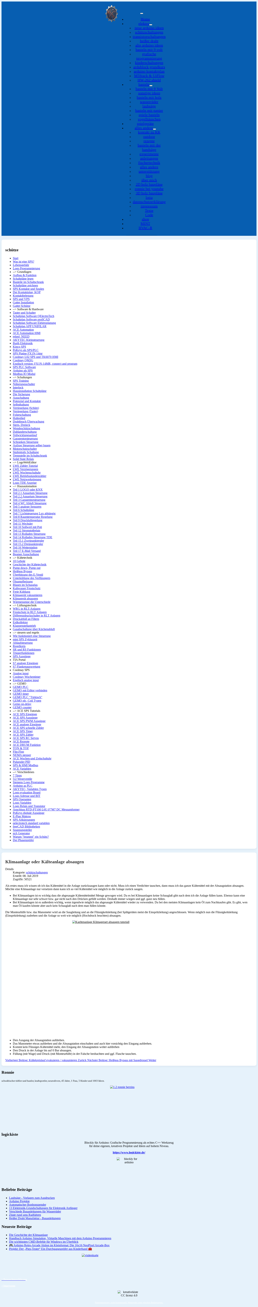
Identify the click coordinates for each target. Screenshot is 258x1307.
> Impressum (8, 1285)
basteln (143, 84)
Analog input (21, 673)
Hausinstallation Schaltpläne (29, 390)
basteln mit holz (149, 97)
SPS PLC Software (24, 367)
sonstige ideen (149, 93)
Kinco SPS (19, 346)
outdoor (149, 136)
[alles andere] (154, 129)
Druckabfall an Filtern (26, 619)
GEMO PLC (20, 687)
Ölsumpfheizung (23, 581)
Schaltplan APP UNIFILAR (29, 326)
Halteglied (19, 418)
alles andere (144, 128)
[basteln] (150, 85)
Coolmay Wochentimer (26, 676)
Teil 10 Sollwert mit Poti (27, 527)
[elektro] (150, 24)
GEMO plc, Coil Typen (27, 700)
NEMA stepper (22, 755)
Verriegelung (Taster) (25, 411)
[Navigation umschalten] (141, 13)
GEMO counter (22, 707)
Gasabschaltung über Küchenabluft (34, 629)
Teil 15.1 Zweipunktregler (28, 540)
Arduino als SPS (23, 370)
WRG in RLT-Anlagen (26, 608)
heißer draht (149, 41)
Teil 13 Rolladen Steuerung (29, 533)
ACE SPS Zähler (23, 734)
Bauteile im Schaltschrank (28, 282)
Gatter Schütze (21, 305)
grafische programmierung (149, 56)
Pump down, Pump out (26, 567)
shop (145, 219)
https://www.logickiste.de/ (129, 1152)
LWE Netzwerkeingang (27, 479)
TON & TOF (21, 748)
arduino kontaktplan (149, 71)
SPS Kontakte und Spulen (28, 288)
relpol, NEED (21, 336)
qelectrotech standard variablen (31, 823)
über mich (149, 180)
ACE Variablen (22, 768)
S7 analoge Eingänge (25, 663)
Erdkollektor (20, 622)
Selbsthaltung (21, 404)
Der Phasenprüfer (23, 840)
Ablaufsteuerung (23, 642)
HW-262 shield (149, 80)
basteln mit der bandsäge (149, 147)
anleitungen (149, 158)
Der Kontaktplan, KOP (27, 292)
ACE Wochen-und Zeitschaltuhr (32, 758)
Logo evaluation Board (26, 792)
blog (149, 176)
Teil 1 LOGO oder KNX (28, 489)
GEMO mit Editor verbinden (30, 690)
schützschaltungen (149, 32)
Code (149, 215)
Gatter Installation (23, 302)
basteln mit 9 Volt (149, 89)
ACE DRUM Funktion (27, 744)
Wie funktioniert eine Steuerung (32, 636)
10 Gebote (19, 561)
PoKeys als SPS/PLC (26, 350)
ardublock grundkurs (149, 67)
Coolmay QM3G (23, 360)
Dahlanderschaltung (25, 431)
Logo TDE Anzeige (25, 482)
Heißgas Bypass (22, 571)
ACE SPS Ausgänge (25, 717)
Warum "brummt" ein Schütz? (31, 836)
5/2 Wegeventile (22, 778)
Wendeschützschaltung (26, 428)
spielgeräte (145, 123)
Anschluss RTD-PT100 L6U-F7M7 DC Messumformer (46, 809)
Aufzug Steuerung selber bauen (31, 445)
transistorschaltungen (149, 36)
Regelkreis (19, 646)
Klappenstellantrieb (24, 625)
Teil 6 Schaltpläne (23, 510)
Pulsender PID (21, 761)
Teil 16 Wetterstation (25, 547)
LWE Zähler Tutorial (25, 465)
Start (15, 258)
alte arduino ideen (149, 45)
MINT (145, 223)
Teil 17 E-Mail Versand (27, 550)
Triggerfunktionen (23, 653)
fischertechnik (149, 163)
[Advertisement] (118, 1009)
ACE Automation (23, 329)
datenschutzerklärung (149, 202)
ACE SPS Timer (23, 731)
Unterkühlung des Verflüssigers (31, 578)
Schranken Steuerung (25, 442)
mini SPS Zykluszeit (25, 639)
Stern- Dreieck (21, 425)
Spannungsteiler (22, 830)
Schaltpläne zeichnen (25, 285)
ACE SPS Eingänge (25, 714)
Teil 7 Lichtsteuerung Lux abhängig (34, 513)
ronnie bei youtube (149, 189)
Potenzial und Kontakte (27, 401)
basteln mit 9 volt (149, 49)
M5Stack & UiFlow (149, 76)
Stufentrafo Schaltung (26, 452)
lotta (149, 197)
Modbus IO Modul (24, 373)
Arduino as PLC (22, 785)
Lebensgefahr (21, 265)
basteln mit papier (149, 110)
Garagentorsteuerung (25, 438)
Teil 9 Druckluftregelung (27, 520)
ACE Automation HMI (26, 333)
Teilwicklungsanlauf (25, 435)
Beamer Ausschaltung (26, 554)
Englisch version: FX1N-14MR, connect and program (45, 363)
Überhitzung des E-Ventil (28, 574)
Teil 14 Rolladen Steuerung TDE (32, 537)
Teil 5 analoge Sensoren (27, 506)
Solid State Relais (23, 459)
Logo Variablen (22, 802)
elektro (143, 23)
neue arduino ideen (149, 28)
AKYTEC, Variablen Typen (30, 789)
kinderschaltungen (149, 63)
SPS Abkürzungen (24, 819)
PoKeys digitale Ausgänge (28, 812)
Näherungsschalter (24, 384)
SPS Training (21, 380)
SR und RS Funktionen (27, 649)
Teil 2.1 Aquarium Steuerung (30, 493)
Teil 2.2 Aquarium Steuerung (30, 496)
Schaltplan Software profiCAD (31, 319)
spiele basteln (149, 115)
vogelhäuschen (149, 119)
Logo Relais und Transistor (29, 806)
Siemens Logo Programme (29, 782)
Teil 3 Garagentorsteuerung (29, 499)
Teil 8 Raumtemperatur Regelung (33, 516)
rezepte (149, 141)
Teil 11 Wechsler (23, 523)
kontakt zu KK (149, 132)
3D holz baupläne (149, 193)
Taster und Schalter (24, 312)
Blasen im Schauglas (25, 584)
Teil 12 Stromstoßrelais (26, 530)
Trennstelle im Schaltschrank (30, 455)
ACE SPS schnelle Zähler (28, 727)
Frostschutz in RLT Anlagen (30, 612)
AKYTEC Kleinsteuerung (28, 339)
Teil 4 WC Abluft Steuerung (29, 503)
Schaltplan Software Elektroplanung (34, 322)
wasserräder (149, 102)
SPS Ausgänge (22, 656)
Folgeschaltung (22, 414)
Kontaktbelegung (23, 295)
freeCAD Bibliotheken (26, 826)
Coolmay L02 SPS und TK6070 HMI (35, 356)
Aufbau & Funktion (24, 275)
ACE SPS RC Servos (26, 738)
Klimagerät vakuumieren (27, 595)
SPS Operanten (22, 799)
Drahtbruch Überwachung (28, 421)
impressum (149, 206)
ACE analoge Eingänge (27, 724)
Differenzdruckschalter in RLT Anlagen (36, 615)
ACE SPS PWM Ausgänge (29, 721)
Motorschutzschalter (25, 448)
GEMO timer (21, 693)
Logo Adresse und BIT (26, 795)
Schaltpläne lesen (23, 278)
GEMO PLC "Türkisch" (27, 697)
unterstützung (149, 171)
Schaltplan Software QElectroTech (33, 316)
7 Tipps (17, 775)
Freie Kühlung (21, 591)
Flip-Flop (18, 751)
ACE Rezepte (21, 741)
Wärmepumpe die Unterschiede (31, 601)
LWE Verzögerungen (25, 469)
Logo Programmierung (26, 268)
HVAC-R (145, 228)
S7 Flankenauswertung (26, 666)
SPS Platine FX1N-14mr (27, 353)
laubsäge (149, 106)
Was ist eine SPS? (23, 261)
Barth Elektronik (23, 343)
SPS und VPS (21, 299)
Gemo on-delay (22, 704)
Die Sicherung (21, 394)
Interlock (18, 387)
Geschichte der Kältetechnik (29, 564)
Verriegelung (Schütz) (26, 408)
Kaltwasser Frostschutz (26, 588)
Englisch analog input (26, 680)
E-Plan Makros (22, 816)
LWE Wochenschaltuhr (27, 472)
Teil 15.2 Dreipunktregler (28, 544)
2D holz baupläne (149, 184)
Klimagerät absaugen (25, 598)
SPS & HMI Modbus (25, 765)
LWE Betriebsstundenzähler (29, 476)
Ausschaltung (21, 397)
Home (145, 19)
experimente (149, 154)
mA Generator (21, 833)
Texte (149, 210)
